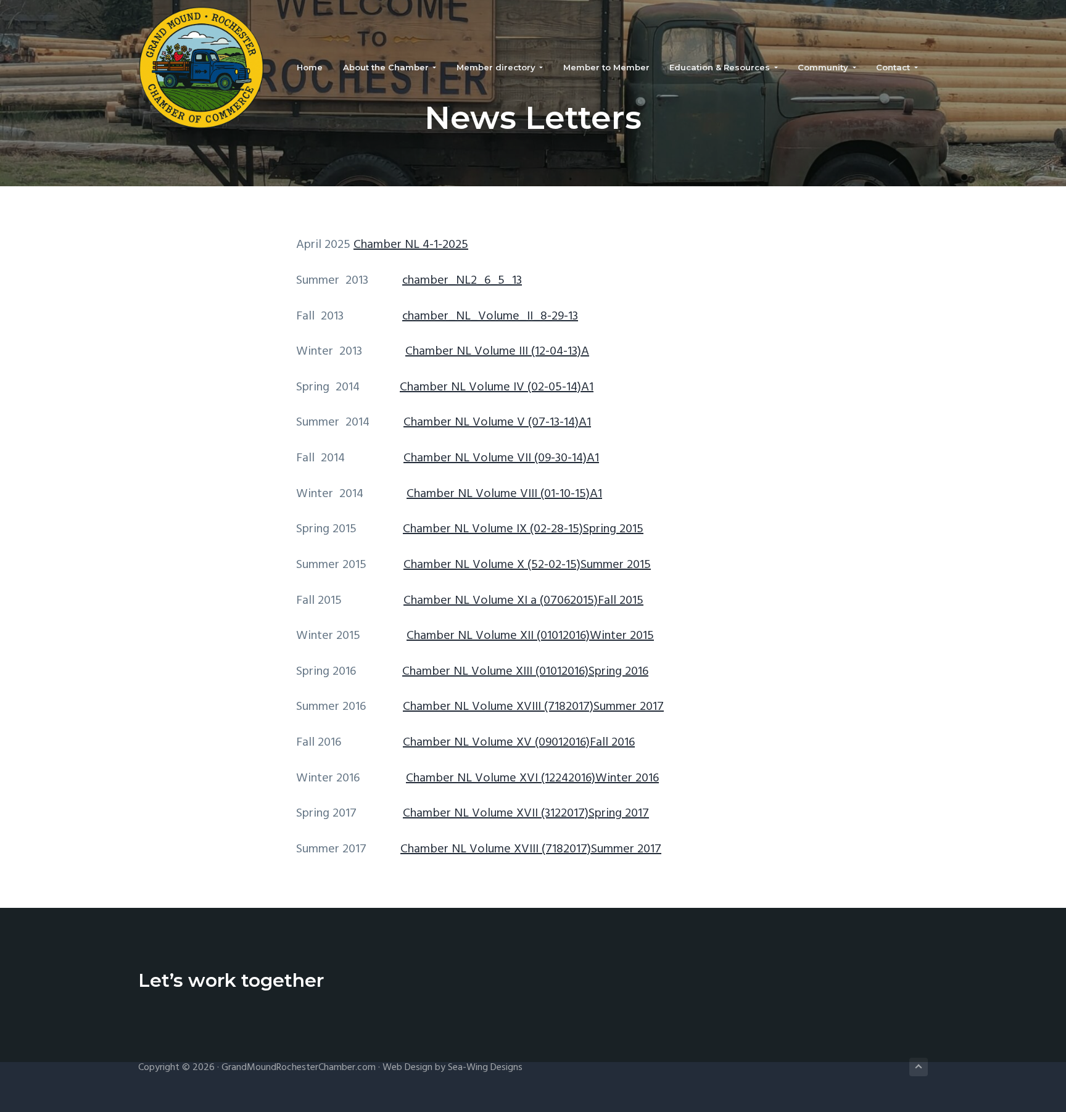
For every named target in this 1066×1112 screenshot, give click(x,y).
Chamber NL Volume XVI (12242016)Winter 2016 (532, 778)
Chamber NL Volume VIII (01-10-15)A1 (504, 494)
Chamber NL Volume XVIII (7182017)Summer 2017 (533, 707)
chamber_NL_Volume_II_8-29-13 (490, 316)
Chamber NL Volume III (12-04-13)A (497, 351)
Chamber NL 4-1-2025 (410, 245)
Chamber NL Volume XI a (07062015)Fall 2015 (523, 601)
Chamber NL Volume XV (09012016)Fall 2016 (519, 742)
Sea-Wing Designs (485, 1068)
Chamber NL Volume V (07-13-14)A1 (497, 422)
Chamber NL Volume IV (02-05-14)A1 (496, 387)
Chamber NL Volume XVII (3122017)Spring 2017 (526, 813)
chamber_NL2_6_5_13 (462, 280)
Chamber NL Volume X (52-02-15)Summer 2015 (527, 565)
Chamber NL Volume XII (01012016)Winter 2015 (530, 636)
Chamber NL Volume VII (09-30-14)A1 (501, 458)
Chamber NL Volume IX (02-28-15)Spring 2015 (523, 529)
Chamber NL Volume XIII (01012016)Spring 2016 (525, 672)
